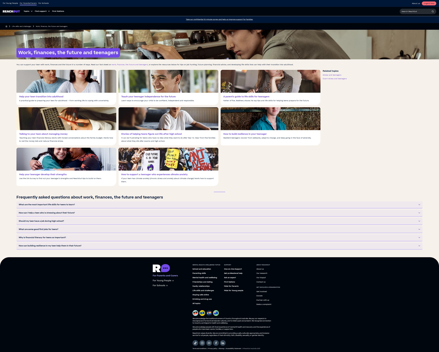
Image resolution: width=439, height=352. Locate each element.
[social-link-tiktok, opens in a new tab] (195, 343)
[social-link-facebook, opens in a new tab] (216, 343)
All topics (196, 303)
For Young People (10, 3)
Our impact (261, 278)
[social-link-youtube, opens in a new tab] (209, 343)
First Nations (229, 282)
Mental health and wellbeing (205, 278)
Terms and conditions (199, 349)
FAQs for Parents (231, 286)
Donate (259, 296)
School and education (202, 269)
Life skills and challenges (21, 26)
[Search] (432, 11)
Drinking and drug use (202, 299)
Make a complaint (263, 304)
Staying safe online (201, 295)
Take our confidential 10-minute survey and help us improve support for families (219, 19)
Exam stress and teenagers (335, 79)
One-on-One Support (233, 269)
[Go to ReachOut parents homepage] (161, 268)
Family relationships (201, 286)
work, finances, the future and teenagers (130, 64)
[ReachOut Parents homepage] (6, 26)
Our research (261, 273)
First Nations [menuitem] (58, 11)
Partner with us (262, 300)
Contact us (261, 282)
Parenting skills (199, 273)
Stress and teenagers (332, 75)
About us (416, 3)
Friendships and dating (203, 282)
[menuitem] (27, 11)
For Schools (43, 3)
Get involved (261, 291)
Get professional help (233, 273)
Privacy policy (212, 349)
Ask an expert (230, 278)
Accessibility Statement (233, 349)
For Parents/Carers (28, 3)
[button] (219, 205)
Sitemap (221, 349)
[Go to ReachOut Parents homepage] (11, 11)
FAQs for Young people (233, 290)
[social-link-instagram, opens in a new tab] (202, 343)
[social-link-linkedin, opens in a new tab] (223, 343)
